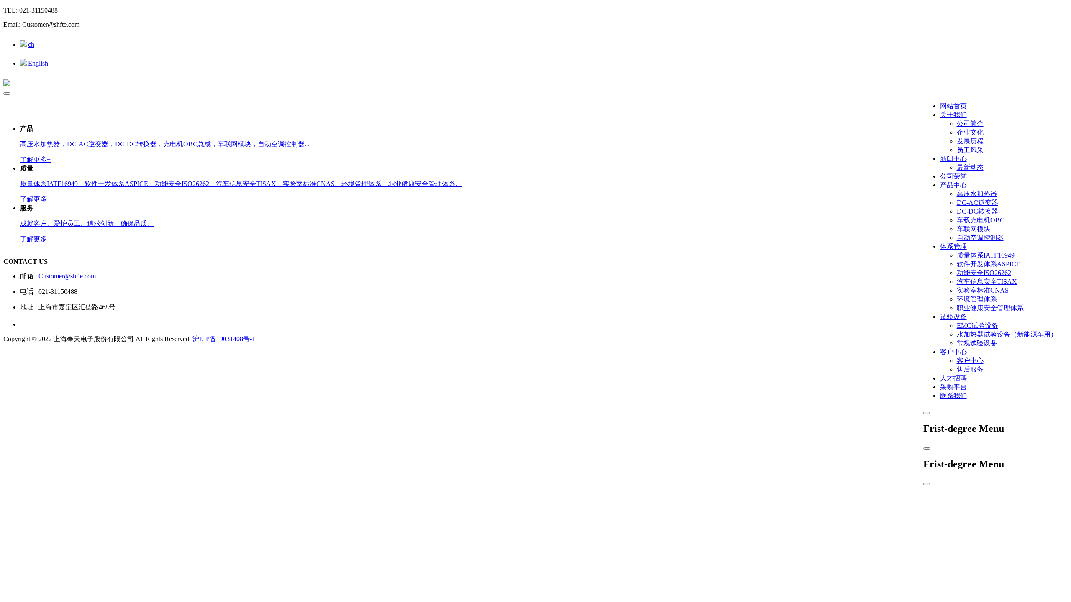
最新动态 (970, 167)
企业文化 (970, 132)
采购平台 (953, 386)
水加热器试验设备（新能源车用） (1007, 334)
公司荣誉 (953, 176)
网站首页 (953, 106)
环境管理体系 (977, 299)
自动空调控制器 (980, 237)
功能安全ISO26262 (984, 272)
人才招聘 (953, 378)
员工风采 (970, 149)
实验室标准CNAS (983, 290)
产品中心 (953, 185)
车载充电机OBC (980, 220)
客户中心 (953, 351)
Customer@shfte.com (67, 276)
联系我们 (953, 395)
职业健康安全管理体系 (990, 307)
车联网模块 (973, 228)
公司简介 (970, 123)
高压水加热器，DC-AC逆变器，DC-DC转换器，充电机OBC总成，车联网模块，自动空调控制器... (165, 144)
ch (31, 44)
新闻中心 (953, 158)
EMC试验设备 (977, 325)
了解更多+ (35, 159)
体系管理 (953, 246)
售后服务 (970, 369)
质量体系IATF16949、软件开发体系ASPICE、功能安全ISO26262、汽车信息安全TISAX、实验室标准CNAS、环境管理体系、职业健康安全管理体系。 (241, 183)
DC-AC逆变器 (977, 202)
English (38, 63)
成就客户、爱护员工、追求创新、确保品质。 (87, 223)
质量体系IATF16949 (986, 255)
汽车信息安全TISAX (987, 281)
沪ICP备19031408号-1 (223, 338)
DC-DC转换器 (977, 211)
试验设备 (953, 316)
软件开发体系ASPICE (988, 264)
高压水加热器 (977, 193)
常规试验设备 (977, 343)
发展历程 (970, 141)
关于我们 (953, 114)
